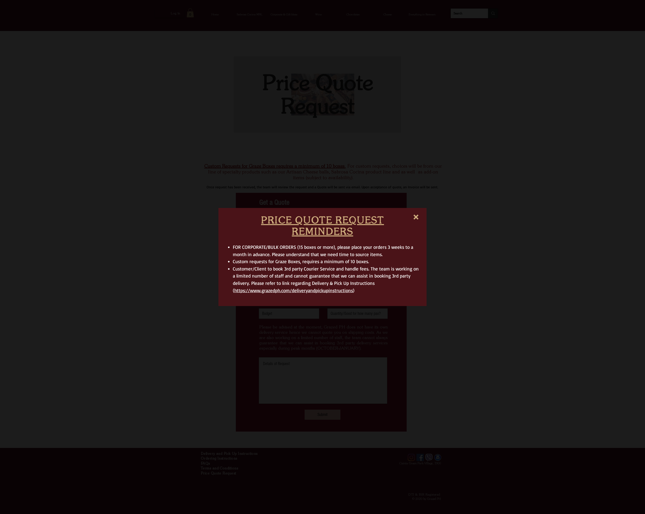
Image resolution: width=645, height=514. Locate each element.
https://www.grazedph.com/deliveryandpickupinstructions (293, 290)
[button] (416, 217)
